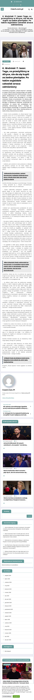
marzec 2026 (8, 592)
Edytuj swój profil (25, 393)
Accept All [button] (16, 696)
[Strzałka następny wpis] (30, 414)
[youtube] (21, 5)
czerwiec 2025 (8, 623)
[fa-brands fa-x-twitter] (15, 5)
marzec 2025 (8, 633)
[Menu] (2, 9)
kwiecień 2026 (8, 589)
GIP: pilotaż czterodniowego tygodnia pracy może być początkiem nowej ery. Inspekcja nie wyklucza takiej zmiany (15, 407)
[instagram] (19, 5)
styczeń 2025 (8, 639)
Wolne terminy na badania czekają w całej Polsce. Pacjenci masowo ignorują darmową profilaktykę (15, 499)
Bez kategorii (6, 61)
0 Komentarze (7, 64)
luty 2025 (7, 636)
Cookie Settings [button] (7, 696)
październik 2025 (9, 609)
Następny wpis (7, 411)
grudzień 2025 (8, 602)
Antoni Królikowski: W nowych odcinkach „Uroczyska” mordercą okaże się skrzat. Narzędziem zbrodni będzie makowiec (15, 444)
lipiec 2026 (7, 579)
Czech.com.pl (17, 9)
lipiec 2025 (7, 619)
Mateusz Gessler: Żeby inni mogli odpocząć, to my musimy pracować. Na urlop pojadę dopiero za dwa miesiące (16, 553)
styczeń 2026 (8, 599)
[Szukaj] (29, 9)
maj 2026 (7, 585)
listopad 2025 (8, 606)
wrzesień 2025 (8, 612)
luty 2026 (7, 595)
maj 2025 (7, 626)
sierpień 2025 (8, 616)
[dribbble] (17, 5)
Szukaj (6, 511)
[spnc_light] (32, 9)
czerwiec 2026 (8, 582)
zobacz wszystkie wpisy (8, 397)
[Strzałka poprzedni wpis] (30, 406)
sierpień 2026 (8, 575)
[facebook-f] (13, 5)
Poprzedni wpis (7, 404)
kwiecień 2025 (8, 629)
